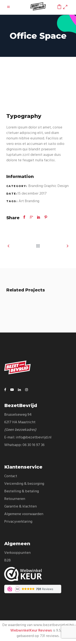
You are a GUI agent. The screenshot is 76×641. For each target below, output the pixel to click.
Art (21, 201)
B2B (7, 560)
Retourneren (14, 499)
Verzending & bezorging (24, 484)
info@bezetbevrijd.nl (34, 437)
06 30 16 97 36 (34, 445)
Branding (35, 186)
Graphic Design (56, 186)
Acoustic (38, 319)
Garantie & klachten (20, 506)
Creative (48, 327)
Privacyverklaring (18, 522)
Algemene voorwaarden (23, 514)
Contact (10, 476)
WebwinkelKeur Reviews (31, 631)
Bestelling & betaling (21, 491)
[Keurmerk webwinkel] (38, 574)
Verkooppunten (17, 553)
